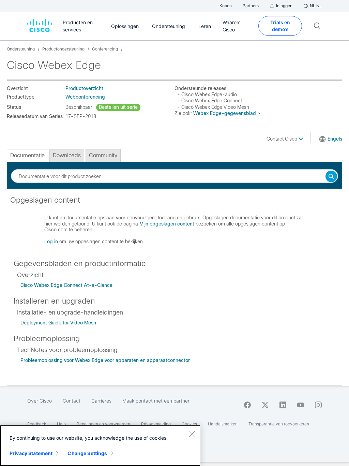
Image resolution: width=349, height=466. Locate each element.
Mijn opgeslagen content (166, 224)
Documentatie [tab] (27, 155)
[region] (100, 445)
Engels (335, 139)
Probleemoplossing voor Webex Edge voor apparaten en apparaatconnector (105, 360)
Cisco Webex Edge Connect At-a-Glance (66, 285)
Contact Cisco (283, 139)
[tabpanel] (174, 223)
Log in (51, 241)
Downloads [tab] (67, 155)
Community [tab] (103, 155)
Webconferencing (85, 97)
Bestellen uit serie (118, 107)
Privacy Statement (31, 453)
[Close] (191, 434)
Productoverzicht (84, 88)
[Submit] (331, 177)
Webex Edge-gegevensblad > (226, 113)
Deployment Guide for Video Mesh (58, 322)
